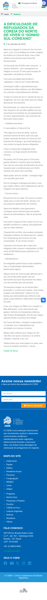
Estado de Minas (11, 351)
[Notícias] (11, 14)
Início (6, 14)
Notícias (17, 14)
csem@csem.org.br (12, 551)
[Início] (2, 14)
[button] (44, 3)
